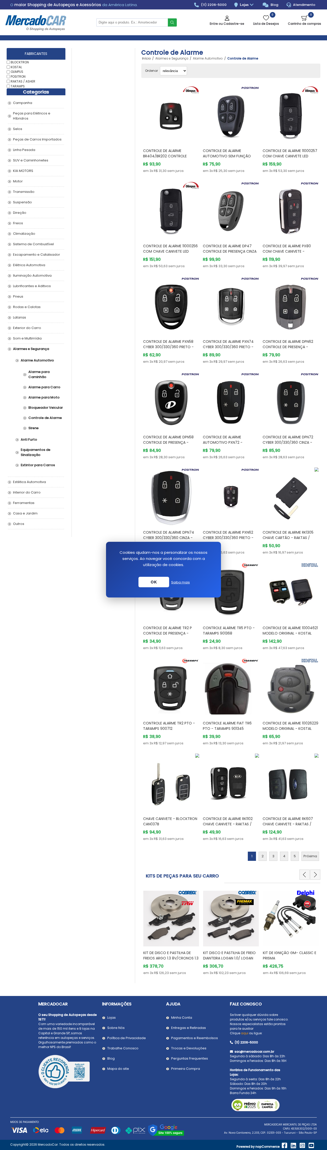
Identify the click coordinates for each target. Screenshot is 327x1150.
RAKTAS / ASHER (23, 81)
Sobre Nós (116, 1027)
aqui (244, 1033)
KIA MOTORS (23, 170)
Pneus (18, 296)
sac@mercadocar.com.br (254, 1051)
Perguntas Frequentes (189, 1058)
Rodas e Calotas (27, 306)
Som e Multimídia (27, 338)
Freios (18, 223)
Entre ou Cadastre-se (227, 23)
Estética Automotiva (29, 481)
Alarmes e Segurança (31, 348)
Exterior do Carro (27, 327)
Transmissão (23, 191)
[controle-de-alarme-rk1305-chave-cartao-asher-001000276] (291, 495)
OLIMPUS (17, 71)
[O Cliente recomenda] (68, 1072)
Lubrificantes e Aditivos (32, 286)
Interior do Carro (27, 492)
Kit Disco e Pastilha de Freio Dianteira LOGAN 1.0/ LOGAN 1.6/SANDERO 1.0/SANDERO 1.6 (169, 958)
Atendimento (303, 4)
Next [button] (315, 875)
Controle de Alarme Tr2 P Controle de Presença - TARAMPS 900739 (167, 633)
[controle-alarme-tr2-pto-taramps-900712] (171, 686)
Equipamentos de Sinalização (35, 452)
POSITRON (18, 76)
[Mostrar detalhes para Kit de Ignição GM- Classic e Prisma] (231, 916)
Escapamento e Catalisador (36, 254)
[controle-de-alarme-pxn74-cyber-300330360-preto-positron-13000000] (231, 304)
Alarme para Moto (44, 397)
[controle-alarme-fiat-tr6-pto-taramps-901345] (231, 686)
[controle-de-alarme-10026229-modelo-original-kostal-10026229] (291, 686)
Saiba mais (180, 582)
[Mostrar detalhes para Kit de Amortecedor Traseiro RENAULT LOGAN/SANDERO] (290, 916)
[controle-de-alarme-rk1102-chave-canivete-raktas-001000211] (231, 781)
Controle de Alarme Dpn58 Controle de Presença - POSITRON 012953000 (168, 442)
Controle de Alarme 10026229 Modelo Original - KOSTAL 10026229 (290, 728)
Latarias (19, 317)
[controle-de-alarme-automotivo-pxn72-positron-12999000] (231, 400)
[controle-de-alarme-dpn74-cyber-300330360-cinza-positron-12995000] (171, 495)
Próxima (310, 856)
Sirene (33, 428)
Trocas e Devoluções (188, 1048)
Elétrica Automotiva (29, 265)
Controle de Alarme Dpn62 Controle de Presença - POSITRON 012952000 (288, 347)
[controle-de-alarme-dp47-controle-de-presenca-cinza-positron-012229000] (231, 209)
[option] (171, 932)
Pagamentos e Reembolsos (194, 1038)
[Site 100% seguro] (166, 1135)
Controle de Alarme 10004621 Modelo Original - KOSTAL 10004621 (290, 633)
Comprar (175, 134)
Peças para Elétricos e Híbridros (31, 116)
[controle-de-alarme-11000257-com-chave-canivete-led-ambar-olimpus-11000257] (291, 114)
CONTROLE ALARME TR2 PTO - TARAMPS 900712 (169, 726)
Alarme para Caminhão (39, 374)
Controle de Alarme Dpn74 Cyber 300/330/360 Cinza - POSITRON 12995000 (168, 538)
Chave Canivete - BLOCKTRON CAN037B (170, 821)
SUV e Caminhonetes (30, 160)
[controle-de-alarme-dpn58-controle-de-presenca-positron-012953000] (171, 400)
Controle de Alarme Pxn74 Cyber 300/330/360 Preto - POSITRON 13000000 (228, 347)
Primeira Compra (185, 1068)
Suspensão (22, 202)
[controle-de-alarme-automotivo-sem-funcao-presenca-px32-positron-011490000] (231, 114)
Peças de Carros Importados (37, 139)
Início (146, 58)
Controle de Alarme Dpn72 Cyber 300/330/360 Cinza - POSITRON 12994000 (288, 442)
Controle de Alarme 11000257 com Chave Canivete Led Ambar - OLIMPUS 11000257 (290, 156)
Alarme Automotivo (37, 360)
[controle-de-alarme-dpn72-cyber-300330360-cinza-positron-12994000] (291, 400)
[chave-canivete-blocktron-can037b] (171, 781)
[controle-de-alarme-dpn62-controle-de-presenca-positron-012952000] (291, 304)
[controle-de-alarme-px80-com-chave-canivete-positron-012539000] (291, 209)
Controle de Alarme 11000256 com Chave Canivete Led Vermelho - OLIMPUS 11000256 (170, 251)
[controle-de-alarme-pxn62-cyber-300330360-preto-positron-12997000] (231, 495)
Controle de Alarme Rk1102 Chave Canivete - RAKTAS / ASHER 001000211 (228, 824)
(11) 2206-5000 (213, 4)
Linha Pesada (24, 149)
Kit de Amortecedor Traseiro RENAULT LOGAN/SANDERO (291, 955)
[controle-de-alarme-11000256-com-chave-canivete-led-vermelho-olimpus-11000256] (171, 209)
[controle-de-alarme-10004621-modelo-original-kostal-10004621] (291, 591)
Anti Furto (29, 439)
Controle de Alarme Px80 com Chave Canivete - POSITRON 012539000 (287, 251)
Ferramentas (23, 502)
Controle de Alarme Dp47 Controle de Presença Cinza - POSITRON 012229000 (229, 251)
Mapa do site (118, 1068)
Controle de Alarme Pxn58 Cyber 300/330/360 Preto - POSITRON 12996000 (168, 347)
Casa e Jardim (25, 513)
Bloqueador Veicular (45, 407)
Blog (274, 4)
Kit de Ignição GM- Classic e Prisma (229, 955)
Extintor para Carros (38, 465)
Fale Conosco (246, 1004)
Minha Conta (181, 1017)
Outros (18, 523)
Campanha (22, 102)
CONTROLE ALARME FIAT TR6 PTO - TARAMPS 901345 (227, 726)
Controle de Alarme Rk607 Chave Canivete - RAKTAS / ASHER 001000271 (288, 824)
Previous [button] (304, 875)
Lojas (245, 5)
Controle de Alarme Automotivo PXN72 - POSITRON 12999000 (222, 442)
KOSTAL (16, 67)
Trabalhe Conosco (122, 1048)
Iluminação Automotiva (32, 275)
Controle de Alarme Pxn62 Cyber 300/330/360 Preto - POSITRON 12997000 (228, 538)
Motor (18, 181)
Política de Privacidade (126, 1038)
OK (154, 582)
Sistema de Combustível (33, 244)
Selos (17, 128)
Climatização (24, 233)
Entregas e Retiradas (188, 1027)
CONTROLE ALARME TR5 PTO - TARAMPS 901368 (229, 630)
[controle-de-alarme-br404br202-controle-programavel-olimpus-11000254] (171, 114)
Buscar (172, 22)
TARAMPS (18, 86)
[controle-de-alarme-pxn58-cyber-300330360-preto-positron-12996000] (171, 304)
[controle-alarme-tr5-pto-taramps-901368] (231, 591)
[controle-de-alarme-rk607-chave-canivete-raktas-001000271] (291, 781)
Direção (19, 212)
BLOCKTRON (20, 62)
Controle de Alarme (45, 417)
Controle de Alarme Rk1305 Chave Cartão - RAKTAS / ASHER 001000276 (288, 538)
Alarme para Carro (44, 387)
